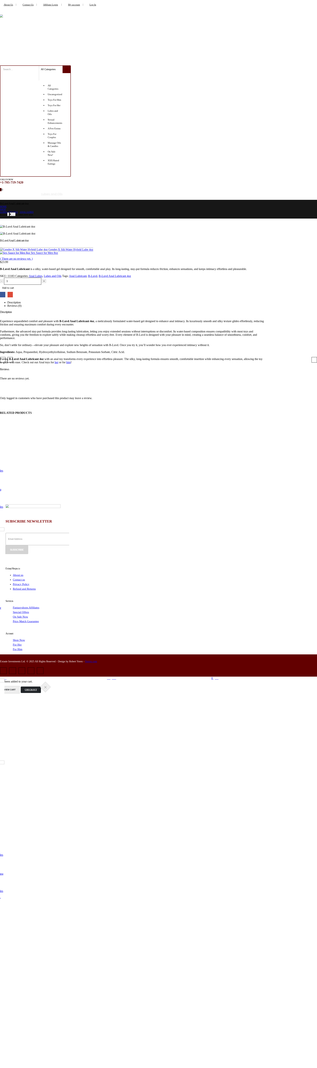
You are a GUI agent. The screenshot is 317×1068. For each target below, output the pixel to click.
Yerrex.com (91, 661)
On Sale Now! (221, 194)
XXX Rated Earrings (168, 194)
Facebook (2, 294)
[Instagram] (22, 670)
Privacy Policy (21, 584)
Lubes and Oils (52, 194)
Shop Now (19, 640)
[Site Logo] (35, 37)
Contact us (19, 579)
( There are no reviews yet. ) (16, 258)
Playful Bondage (111, 194)
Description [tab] (14, 302)
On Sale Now (20, 616)
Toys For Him (138, 194)
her (56, 362)
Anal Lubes (35, 276)
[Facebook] (3, 670)
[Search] (66, 69)
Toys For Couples (81, 194)
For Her (17, 644)
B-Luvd (92, 276)
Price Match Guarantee (26, 621)
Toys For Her (26, 194)
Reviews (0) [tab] (14, 305)
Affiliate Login (50, 4)
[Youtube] (12, 670)
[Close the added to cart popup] (45, 687)
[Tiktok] (40, 670)
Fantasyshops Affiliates (26, 607)
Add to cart (8, 288)
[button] (3, 360)
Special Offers (21, 612)
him (68, 362)
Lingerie (6, 194)
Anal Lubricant (78, 276)
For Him (17, 649)
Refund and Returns (24, 588)
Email (10, 294)
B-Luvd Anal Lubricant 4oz (115, 276)
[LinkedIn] (31, 670)
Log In (93, 4)
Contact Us (28, 4)
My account (74, 4)
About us (18, 575)
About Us (8, 4)
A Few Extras (197, 194)
